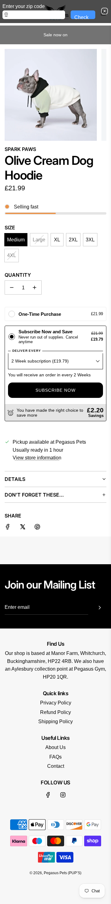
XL (57, 239)
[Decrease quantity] (11, 287)
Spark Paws (20, 149)
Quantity (18, 275)
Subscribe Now (55, 390)
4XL (11, 255)
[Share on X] (22, 528)
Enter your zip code (23, 6)
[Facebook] (48, 795)
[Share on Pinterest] (37, 528)
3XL (90, 239)
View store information (37, 457)
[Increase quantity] (34, 287)
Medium (16, 239)
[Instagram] (63, 795)
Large (39, 239)
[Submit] (99, 607)
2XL (73, 239)
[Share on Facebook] (7, 528)
